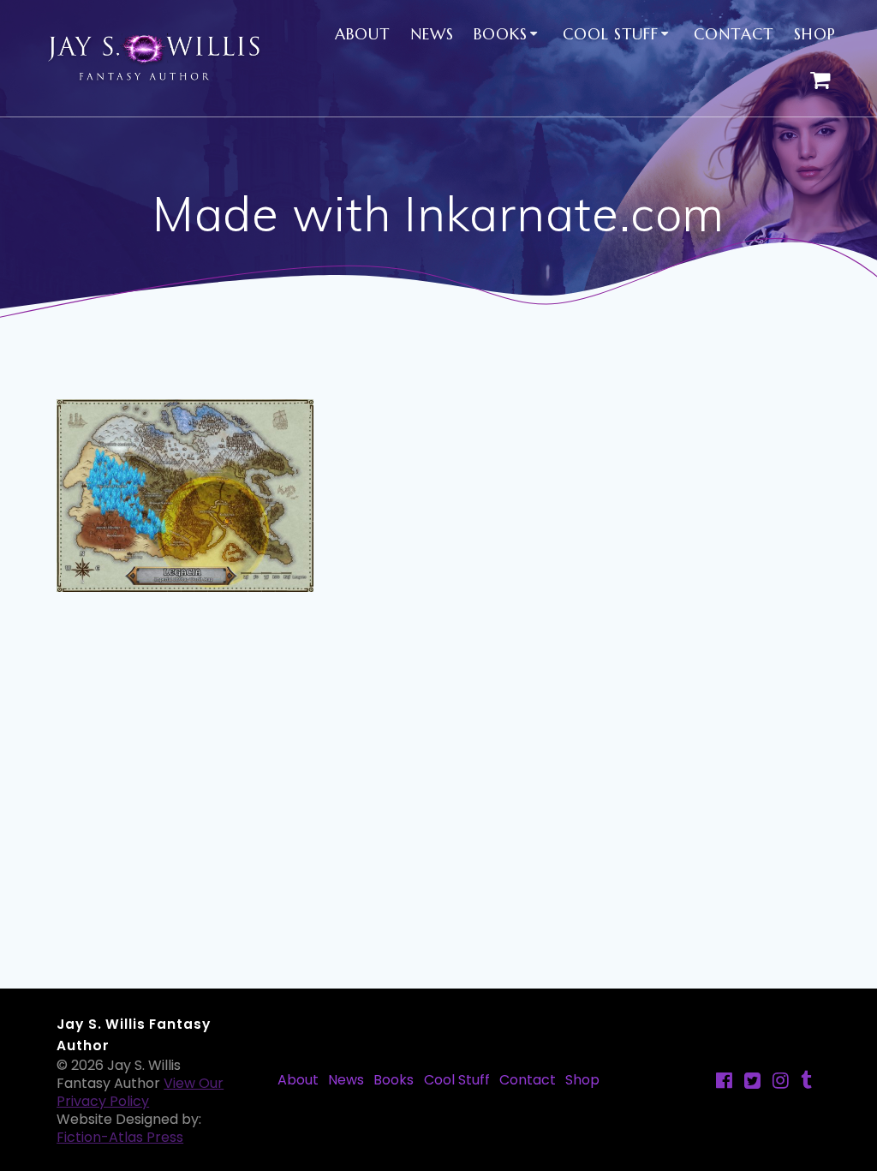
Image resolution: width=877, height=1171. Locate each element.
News (432, 34)
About (362, 34)
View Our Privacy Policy (140, 1092)
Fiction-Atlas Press (120, 1137)
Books (501, 34)
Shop (815, 34)
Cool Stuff (611, 34)
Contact (733, 34)
